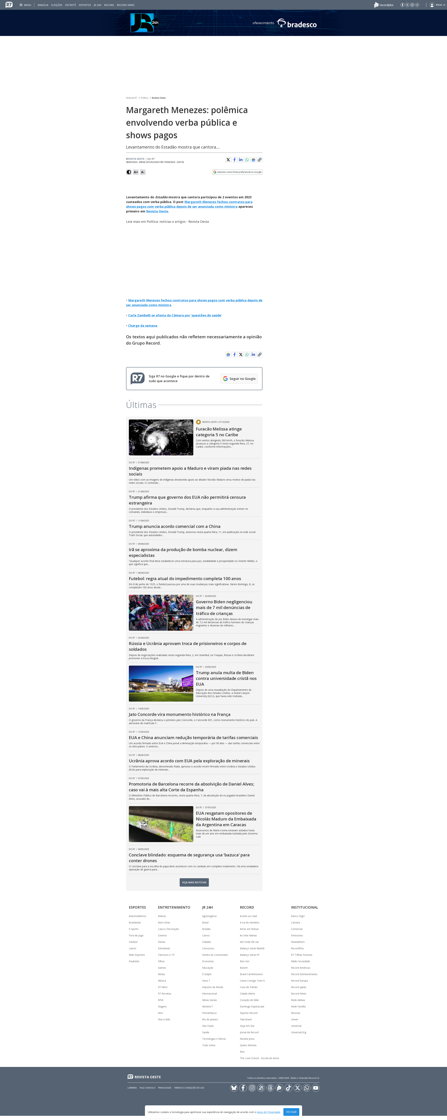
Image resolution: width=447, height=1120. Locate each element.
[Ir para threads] (270, 1088)
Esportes (85, 5)
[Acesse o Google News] (253, 160)
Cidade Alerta (247, 993)
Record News (125, 5)
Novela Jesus (247, 1038)
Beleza (162, 916)
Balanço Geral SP (249, 954)
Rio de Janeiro (210, 1019)
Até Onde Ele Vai (249, 942)
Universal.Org (298, 1032)
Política (144, 97)
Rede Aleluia (298, 1000)
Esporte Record (248, 1013)
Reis (242, 1051)
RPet (160, 1000)
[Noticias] (223, 23)
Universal (296, 1025)
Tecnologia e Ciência (214, 1038)
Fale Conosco (147, 1087)
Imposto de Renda (212, 987)
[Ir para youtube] (316, 1088)
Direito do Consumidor (215, 954)
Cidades (206, 942)
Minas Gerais (209, 1000)
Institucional (304, 907)
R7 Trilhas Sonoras (301, 954)
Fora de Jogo (136, 935)
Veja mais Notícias (194, 882)
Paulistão (134, 961)
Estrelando (164, 948)
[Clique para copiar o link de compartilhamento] (260, 160)
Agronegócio (209, 916)
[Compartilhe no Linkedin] (241, 160)
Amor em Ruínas (249, 929)
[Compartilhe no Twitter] (228, 160)
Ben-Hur (244, 961)
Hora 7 (206, 980)
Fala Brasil (246, 1019)
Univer (294, 1019)
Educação (207, 967)
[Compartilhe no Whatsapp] (247, 160)
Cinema (162, 935)
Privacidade (164, 1087)
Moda (161, 974)
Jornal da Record (249, 1032)
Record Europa (299, 980)
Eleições (56, 5)
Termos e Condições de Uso (189, 1087)
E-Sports (133, 929)
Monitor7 (207, 1006)
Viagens (162, 1006)
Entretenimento (174, 907)
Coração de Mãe (249, 1000)
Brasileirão (135, 922)
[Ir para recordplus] (279, 1088)
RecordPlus (297, 948)
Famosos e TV (166, 954)
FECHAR (291, 1112)
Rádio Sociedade (300, 961)
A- (143, 172)
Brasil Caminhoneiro (251, 974)
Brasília (43, 5)
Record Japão (298, 987)
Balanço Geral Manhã (252, 948)
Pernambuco (209, 1013)
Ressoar (295, 1013)
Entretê (70, 5)
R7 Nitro (162, 987)
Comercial (296, 929)
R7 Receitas (164, 993)
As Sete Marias (248, 935)
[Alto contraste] (129, 172)
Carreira (295, 922)
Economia (208, 961)
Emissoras (297, 935)
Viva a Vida (164, 1019)
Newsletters (298, 942)
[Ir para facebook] (402, 5)
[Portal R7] (9, 4)
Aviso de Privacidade (268, 1112)
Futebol (133, 942)
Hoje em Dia (247, 1025)
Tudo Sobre (208, 1045)
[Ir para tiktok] (288, 1088)
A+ (136, 172)
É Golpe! (206, 974)
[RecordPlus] (383, 4)
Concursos (208, 948)
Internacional (209, 993)
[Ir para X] (407, 5)
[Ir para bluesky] (234, 1088)
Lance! (132, 948)
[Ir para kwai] (261, 1088)
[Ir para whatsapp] (306, 1088)
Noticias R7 (131, 97)
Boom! (244, 967)
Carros (206, 935)
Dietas (161, 942)
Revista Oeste (159, 97)
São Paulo (208, 1025)
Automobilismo (137, 916)
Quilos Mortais (248, 1045)
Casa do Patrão (249, 987)
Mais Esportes (137, 954)
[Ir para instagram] (412, 5)
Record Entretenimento (304, 974)
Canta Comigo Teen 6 (252, 980)
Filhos (161, 961)
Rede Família (298, 1006)
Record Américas (300, 967)
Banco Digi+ (298, 916)
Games (162, 967)
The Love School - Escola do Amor (259, 1058)
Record (109, 5)
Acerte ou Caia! (248, 916)
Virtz (160, 1013)
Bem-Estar (164, 922)
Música (162, 980)
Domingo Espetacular (252, 1006)
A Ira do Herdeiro (249, 922)
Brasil (205, 922)
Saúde (205, 1032)
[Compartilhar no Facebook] (234, 160)
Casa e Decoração (168, 929)
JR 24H (97, 5)
